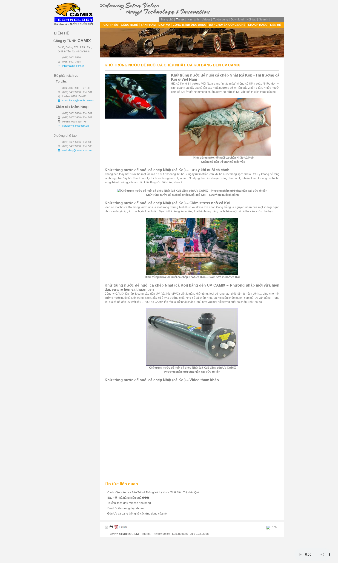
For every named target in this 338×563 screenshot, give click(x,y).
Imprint (146, 533)
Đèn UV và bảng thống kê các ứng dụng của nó (137, 513)
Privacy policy (161, 533)
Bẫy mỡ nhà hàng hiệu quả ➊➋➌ (128, 497)
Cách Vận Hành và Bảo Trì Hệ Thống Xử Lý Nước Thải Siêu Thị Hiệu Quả (153, 492)
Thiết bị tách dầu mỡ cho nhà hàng (129, 503)
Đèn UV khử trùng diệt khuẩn (125, 508)
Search (263, 19)
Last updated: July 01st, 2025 (190, 533)
